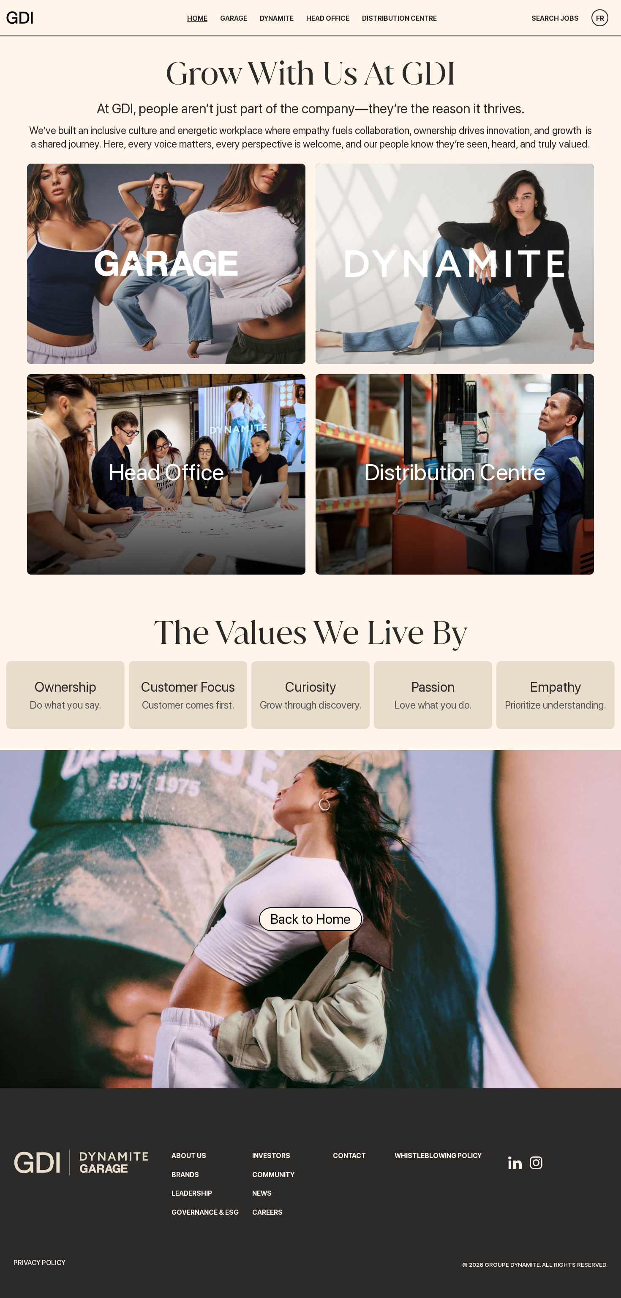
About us (189, 1156)
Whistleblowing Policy (438, 1156)
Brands (185, 1175)
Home (197, 18)
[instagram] (536, 1163)
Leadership (192, 1193)
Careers (267, 1212)
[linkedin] (515, 1163)
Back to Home (310, 919)
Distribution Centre (399, 18)
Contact (349, 1156)
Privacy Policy (39, 1263)
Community (273, 1175)
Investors (271, 1156)
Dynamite (277, 18)
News (262, 1193)
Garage (233, 18)
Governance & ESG (205, 1212)
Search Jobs (555, 18)
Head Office (327, 18)
